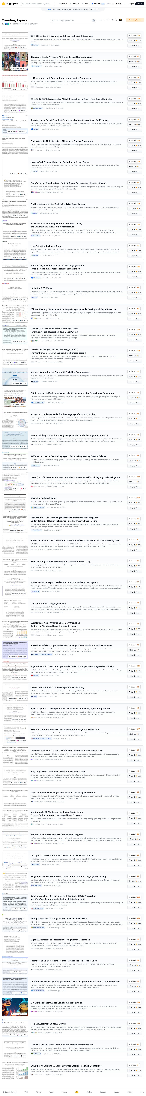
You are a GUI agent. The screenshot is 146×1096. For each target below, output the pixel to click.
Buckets (99, 4)
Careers (64, 1092)
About (51, 1092)
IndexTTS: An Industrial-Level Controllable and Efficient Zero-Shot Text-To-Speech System (75, 540)
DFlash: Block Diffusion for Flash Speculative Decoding (57, 687)
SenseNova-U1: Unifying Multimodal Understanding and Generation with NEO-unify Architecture (56, 225)
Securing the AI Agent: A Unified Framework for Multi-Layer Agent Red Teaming (70, 119)
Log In (131, 4)
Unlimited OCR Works (41, 288)
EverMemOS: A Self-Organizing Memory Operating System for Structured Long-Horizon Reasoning (55, 624)
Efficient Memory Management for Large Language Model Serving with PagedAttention (74, 309)
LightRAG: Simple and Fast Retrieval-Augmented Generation (60, 939)
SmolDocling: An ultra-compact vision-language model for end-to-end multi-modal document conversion (57, 267)
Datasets (75, 4)
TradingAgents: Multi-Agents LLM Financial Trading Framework (62, 141)
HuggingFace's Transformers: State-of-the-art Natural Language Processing (68, 876)
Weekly (106, 20)
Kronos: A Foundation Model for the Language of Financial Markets (64, 414)
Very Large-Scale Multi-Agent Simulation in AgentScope (58, 771)
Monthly (114, 20)
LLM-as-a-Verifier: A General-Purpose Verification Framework (61, 78)
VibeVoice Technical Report (44, 498)
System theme (10, 1092)
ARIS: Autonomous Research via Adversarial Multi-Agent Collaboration (65, 729)
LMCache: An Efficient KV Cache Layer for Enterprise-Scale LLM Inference (66, 1065)
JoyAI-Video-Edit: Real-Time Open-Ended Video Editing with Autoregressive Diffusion (72, 666)
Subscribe (93, 9)
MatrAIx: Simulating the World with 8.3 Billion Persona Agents (61, 372)
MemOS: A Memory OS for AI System (48, 1023)
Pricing (118, 4)
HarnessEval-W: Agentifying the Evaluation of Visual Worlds (60, 161)
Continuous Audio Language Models (48, 603)
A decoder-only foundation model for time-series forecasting (61, 561)
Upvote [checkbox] (135, 35)
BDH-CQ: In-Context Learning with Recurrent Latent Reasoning (62, 35)
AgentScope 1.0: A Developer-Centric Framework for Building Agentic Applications (71, 708)
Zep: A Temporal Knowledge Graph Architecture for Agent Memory (63, 792)
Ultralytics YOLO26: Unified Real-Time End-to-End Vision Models (62, 855)
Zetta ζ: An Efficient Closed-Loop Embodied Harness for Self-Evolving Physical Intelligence (75, 477)
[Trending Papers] (120, 20)
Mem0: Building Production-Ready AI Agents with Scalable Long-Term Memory (69, 435)
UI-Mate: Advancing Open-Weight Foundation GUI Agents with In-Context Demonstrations (75, 981)
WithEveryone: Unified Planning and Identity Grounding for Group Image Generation (72, 393)
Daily (100, 20)
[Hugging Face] (76, 1092)
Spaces (86, 4)
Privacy (38, 1092)
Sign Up (140, 4)
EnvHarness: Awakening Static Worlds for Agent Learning (59, 204)
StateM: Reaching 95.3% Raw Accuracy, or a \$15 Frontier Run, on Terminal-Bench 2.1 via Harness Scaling (58, 351)
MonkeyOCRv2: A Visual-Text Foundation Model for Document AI (62, 1044)
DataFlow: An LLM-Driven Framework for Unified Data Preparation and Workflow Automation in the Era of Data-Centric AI (63, 897)
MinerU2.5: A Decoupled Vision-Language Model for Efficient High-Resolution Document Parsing (54, 330)
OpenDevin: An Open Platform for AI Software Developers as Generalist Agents (69, 183)
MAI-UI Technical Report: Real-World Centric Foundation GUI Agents (64, 582)
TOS (26, 1092)
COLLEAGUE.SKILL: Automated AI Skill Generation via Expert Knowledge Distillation (72, 98)
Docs (111, 4)
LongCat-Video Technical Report (46, 246)
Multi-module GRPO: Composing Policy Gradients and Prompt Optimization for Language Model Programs (57, 813)
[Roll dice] (93, 20)
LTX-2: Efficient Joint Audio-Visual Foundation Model (56, 1002)
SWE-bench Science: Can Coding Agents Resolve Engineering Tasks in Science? (69, 456)
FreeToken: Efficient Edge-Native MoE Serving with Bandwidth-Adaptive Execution (71, 645)
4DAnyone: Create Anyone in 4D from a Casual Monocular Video (62, 56)
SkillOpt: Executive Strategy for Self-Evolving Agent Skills (59, 918)
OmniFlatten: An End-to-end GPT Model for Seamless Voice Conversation (67, 750)
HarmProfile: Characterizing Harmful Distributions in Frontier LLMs (64, 960)
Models (64, 4)
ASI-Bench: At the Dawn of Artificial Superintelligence (57, 834)
